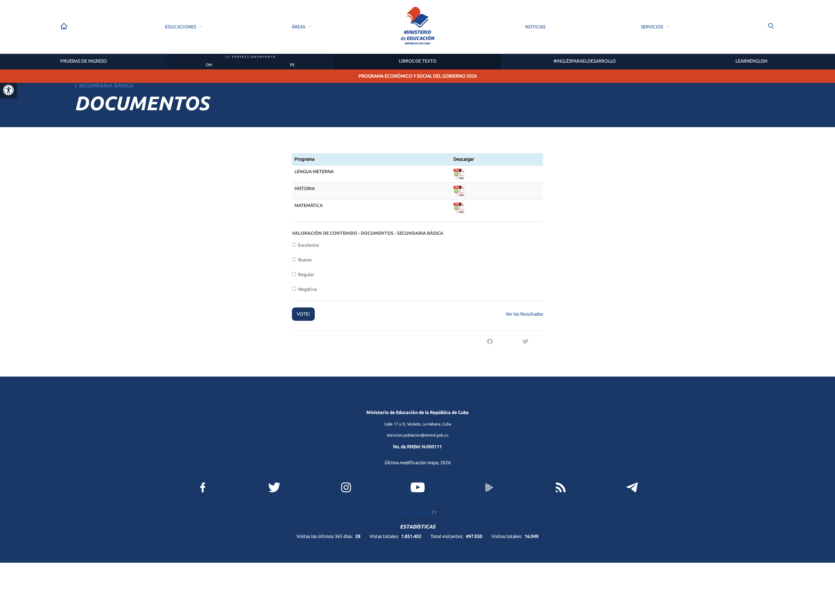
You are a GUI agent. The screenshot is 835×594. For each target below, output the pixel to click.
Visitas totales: (507, 536)
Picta (488, 487)
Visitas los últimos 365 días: (325, 536)
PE (292, 65)
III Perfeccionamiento (250, 56)
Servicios (652, 26)
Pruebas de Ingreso (83, 61)
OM (209, 65)
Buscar (771, 26)
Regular (305, 274)
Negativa (306, 289)
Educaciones (180, 26)
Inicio (63, 26)
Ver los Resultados (524, 314)
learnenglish (751, 61)
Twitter (274, 487)
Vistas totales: (385, 536)
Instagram (346, 487)
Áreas (298, 26)
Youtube (418, 487)
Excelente (307, 245)
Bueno (303, 259)
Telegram (632, 487)
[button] (8, 90)
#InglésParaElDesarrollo (585, 61)
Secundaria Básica (106, 85)
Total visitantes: (447, 536)
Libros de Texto (417, 61)
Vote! (303, 314)
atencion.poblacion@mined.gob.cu (417, 435)
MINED (417, 26)
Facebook (202, 487)
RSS (561, 487)
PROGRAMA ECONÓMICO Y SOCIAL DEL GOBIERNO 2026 (417, 76)
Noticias (535, 26)
